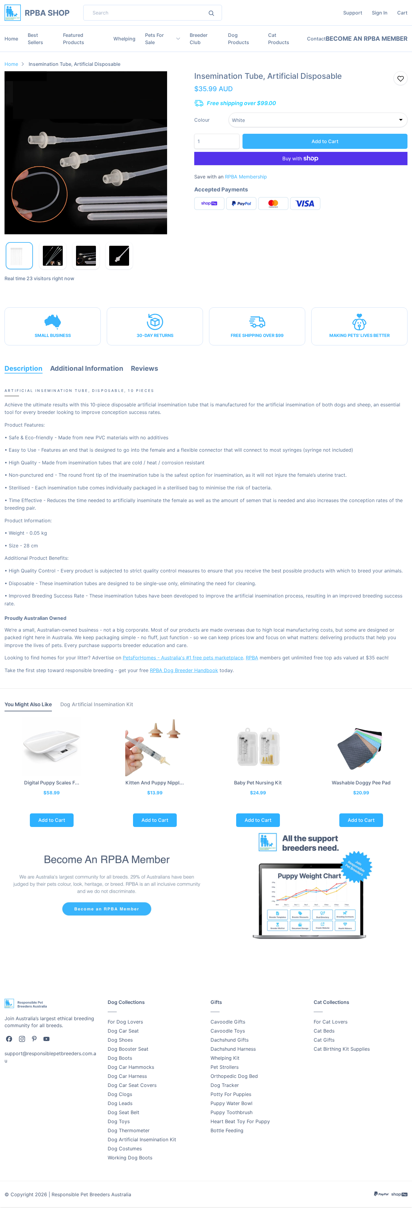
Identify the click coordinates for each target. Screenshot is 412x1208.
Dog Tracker (225, 1085)
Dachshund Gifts (230, 1040)
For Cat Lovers (330, 1022)
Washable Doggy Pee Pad (361, 783)
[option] (86, 152)
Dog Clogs (120, 1094)
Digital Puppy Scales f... (51, 783)
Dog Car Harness (127, 1076)
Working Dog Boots (130, 1158)
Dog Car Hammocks (131, 1067)
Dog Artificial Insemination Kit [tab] (96, 704)
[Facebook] (9, 1038)
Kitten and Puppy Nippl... (154, 783)
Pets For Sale (154, 38)
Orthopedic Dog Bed (234, 1076)
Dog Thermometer (129, 1130)
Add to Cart (325, 141)
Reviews (144, 368)
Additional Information (86, 368)
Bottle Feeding (227, 1130)
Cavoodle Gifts (228, 1022)
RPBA (252, 658)
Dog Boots (120, 1058)
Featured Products (73, 38)
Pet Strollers (225, 1067)
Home (11, 39)
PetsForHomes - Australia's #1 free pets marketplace (183, 658)
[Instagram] (22, 1038)
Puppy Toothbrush (231, 1112)
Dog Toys (119, 1121)
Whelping (124, 39)
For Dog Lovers (125, 1022)
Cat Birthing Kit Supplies (342, 1049)
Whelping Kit (225, 1058)
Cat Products (278, 38)
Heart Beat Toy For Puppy (240, 1121)
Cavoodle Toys (228, 1031)
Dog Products (238, 38)
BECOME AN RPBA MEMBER (366, 38)
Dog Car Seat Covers (132, 1085)
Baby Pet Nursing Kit (258, 783)
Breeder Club (199, 38)
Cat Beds (324, 1031)
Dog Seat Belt (123, 1112)
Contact (316, 39)
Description (24, 368)
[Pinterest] (34, 1038)
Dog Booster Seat (128, 1049)
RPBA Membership (246, 177)
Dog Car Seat (123, 1031)
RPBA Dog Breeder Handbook (184, 670)
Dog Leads (120, 1103)
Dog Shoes (120, 1040)
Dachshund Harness (233, 1049)
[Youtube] (46, 1038)
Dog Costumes (125, 1149)
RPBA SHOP (47, 13)
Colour (202, 120)
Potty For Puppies (231, 1094)
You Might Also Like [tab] (28, 704)
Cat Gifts (324, 1040)
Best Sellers (35, 38)
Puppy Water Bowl (231, 1103)
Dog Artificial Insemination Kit (142, 1139)
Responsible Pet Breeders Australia (91, 1194)
